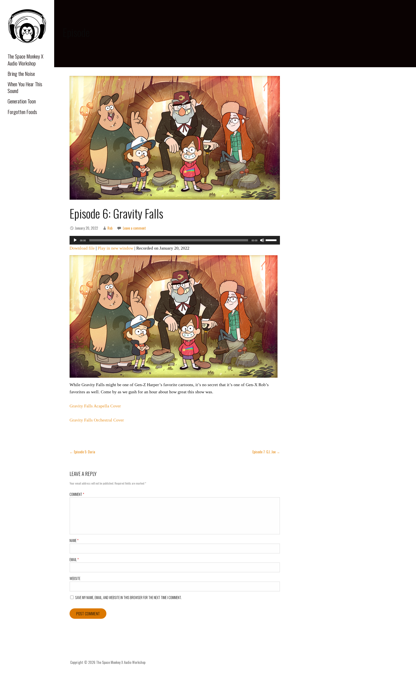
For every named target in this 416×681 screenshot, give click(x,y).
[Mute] (262, 240)
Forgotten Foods (22, 112)
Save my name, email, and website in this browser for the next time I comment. (128, 597)
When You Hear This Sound (25, 87)
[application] (175, 240)
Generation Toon (22, 101)
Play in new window (115, 248)
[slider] (272, 240)
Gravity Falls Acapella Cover (95, 405)
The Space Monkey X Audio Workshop (25, 59)
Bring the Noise (21, 73)
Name (74, 540)
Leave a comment (134, 228)
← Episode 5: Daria (82, 451)
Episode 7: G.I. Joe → (266, 451)
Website (75, 578)
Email (74, 559)
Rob (109, 228)
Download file (82, 248)
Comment (77, 494)
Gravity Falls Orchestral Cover (97, 420)
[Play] (75, 240)
